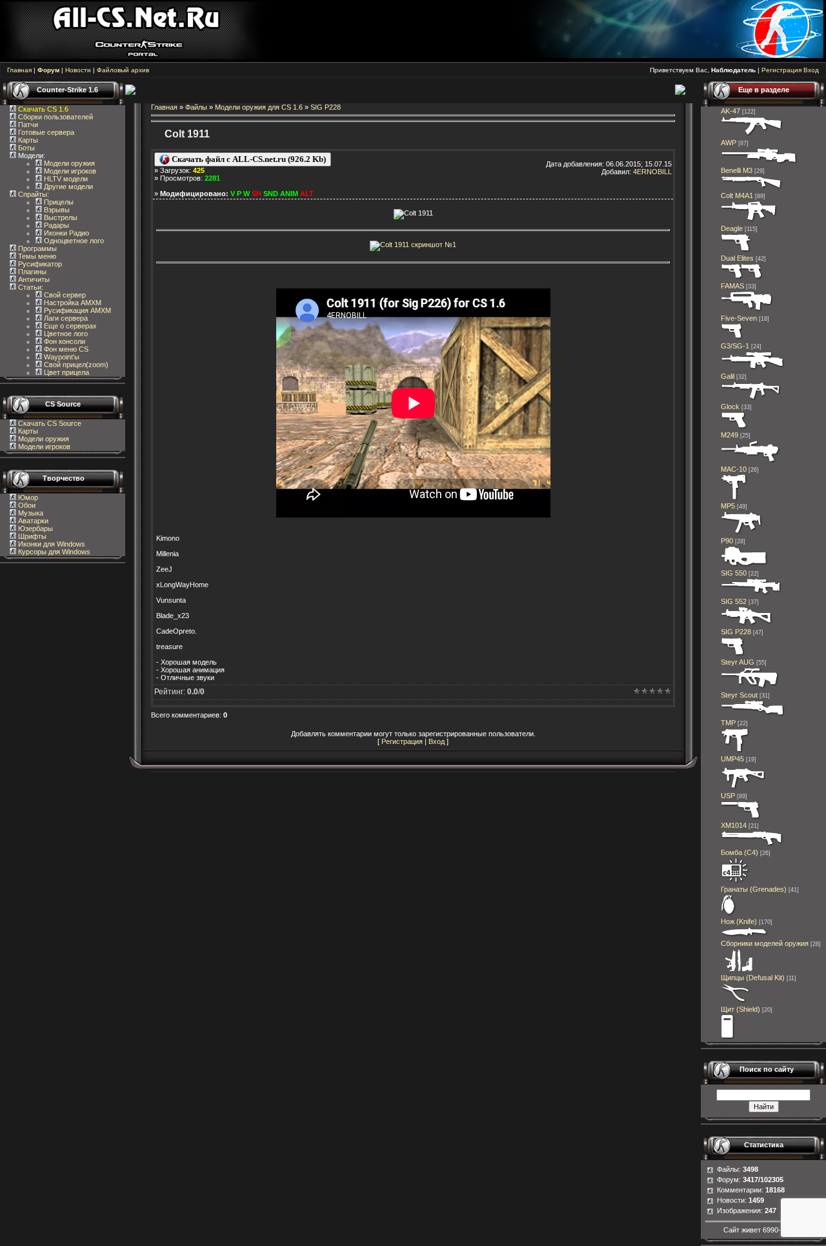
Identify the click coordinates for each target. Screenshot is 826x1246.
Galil (727, 376)
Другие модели (67, 186)
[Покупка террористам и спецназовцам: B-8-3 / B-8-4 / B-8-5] (728, 913)
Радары (55, 225)
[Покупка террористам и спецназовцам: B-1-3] (733, 654)
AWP (728, 142)
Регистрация (781, 70)
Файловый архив (123, 70)
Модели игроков (69, 171)
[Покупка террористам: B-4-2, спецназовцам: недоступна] (752, 135)
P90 (727, 541)
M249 (729, 435)
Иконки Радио (65, 233)
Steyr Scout (739, 695)
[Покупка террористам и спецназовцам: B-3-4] (744, 565)
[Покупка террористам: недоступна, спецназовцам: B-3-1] (735, 751)
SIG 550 (734, 573)
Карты (27, 140)
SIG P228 (325, 107)
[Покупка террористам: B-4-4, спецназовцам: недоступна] (746, 624)
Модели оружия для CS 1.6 (259, 107)
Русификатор (39, 264)
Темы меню (36, 256)
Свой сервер (64, 295)
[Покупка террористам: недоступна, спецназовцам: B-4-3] (749, 220)
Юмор (27, 497)
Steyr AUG (737, 662)
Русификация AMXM (76, 310)
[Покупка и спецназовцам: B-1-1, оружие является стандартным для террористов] (734, 427)
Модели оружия (68, 163)
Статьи (28, 287)
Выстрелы (59, 217)
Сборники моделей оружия (765, 943)
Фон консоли (63, 341)
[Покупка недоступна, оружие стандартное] (744, 935)
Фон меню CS (65, 349)
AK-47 (730, 111)
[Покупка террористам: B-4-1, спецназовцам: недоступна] (751, 399)
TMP (728, 723)
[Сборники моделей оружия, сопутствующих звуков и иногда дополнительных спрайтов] (737, 970)
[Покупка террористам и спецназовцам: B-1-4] (736, 250)
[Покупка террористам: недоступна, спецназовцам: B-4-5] (751, 593)
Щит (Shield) (740, 1009)
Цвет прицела (65, 372)
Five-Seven (739, 318)
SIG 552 (734, 601)
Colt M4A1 (737, 195)
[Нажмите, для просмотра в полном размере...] (413, 277)
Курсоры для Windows (53, 552)
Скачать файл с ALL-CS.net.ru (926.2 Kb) (248, 159)
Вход (811, 70)
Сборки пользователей (55, 117)
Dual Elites (737, 258)
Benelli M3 (736, 170)
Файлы (196, 107)
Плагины (31, 272)
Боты (25, 148)
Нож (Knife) (739, 921)
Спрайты (31, 194)
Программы (36, 248)
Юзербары (34, 528)
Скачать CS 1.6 (43, 109)
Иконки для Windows (50, 544)
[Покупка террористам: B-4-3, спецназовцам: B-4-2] (753, 715)
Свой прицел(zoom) (75, 364)
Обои (25, 505)
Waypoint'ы (60, 357)
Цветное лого (65, 333)
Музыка (29, 513)
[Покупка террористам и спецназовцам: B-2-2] (752, 844)
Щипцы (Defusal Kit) (753, 977)
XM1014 (734, 825)
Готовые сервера (45, 132)
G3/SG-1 (735, 346)
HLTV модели (65, 179)
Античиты (33, 279)
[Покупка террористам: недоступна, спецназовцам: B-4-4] (750, 687)
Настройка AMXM (71, 302)
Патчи (27, 124)
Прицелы (58, 202)
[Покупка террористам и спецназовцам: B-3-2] (742, 533)
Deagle (732, 228)
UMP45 (732, 759)
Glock (730, 406)
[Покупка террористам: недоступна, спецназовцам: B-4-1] (747, 310)
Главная (19, 70)
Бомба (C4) (739, 852)
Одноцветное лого (73, 241)
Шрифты (31, 536)
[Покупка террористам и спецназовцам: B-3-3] (743, 788)
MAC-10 (734, 469)
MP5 (728, 506)
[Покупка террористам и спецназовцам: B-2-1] (752, 188)
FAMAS (732, 286)
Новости (78, 70)
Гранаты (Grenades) (754, 889)
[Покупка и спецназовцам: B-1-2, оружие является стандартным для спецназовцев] (741, 817)
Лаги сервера (65, 318)
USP (728, 795)
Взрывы (56, 210)
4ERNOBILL (652, 172)
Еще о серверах (69, 326)
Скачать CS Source (49, 423)
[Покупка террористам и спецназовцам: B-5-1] (750, 461)
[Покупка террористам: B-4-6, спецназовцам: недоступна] (753, 368)
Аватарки (32, 521)
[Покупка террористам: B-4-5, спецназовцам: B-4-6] (759, 162)
